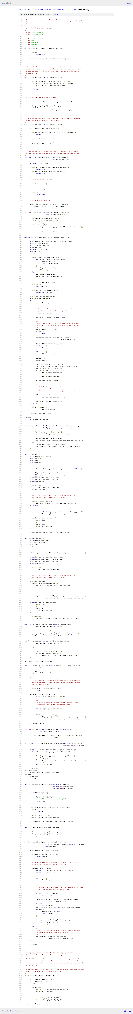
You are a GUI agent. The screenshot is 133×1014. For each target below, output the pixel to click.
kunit (21, 9)
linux (27, 9)
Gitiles (12, 1011)
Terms (22, 1011)
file (58, 14)
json (129, 1011)
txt (125, 1011)
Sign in (129, 3)
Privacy (17, 1011)
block (75, 9)
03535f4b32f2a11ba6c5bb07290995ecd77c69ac (49, 9)
